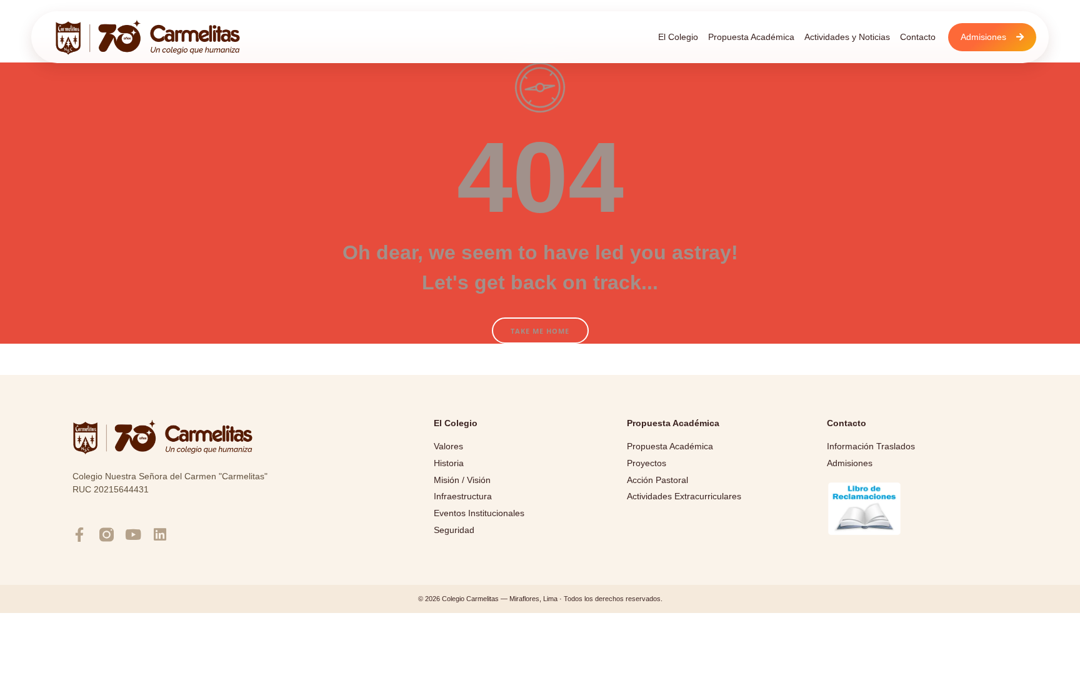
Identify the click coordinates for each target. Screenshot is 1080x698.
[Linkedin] (160, 534)
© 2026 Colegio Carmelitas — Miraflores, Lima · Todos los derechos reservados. (540, 598)
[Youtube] (133, 534)
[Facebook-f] (79, 534)
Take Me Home (540, 331)
